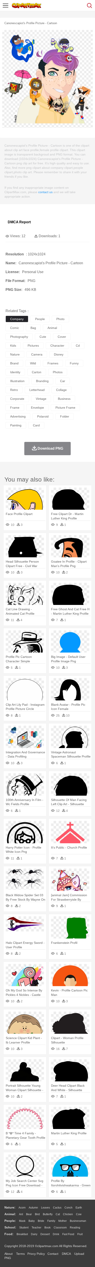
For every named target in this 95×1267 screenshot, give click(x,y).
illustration (17, 381)
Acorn (22, 1207)
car (62, 381)
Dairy (34, 1234)
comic (14, 328)
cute (43, 336)
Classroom (60, 1227)
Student (23, 1227)
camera (36, 354)
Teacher (36, 1227)
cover (62, 336)
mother (62, 1220)
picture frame (65, 407)
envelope (37, 407)
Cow (79, 1214)
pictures (33, 345)
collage (61, 390)
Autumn (33, 1207)
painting (15, 425)
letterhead (37, 390)
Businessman (78, 1220)
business (64, 398)
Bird (37, 1214)
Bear (29, 1214)
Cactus (57, 1207)
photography (19, 336)
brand (14, 363)
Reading (75, 1227)
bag (33, 328)
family (51, 1220)
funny (74, 363)
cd (78, 345)
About (8, 1253)
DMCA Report (19, 222)
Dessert (45, 1234)
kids (13, 345)
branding (42, 381)
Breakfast (22, 1234)
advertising (18, 416)
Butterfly (48, 1214)
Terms (20, 1253)
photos (58, 372)
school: (10, 1227)
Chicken (68, 1214)
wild (33, 363)
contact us (45, 192)
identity (15, 372)
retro (14, 390)
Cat (58, 1214)
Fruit (80, 1234)
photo (60, 319)
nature (15, 354)
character (57, 345)
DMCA (66, 1253)
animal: (10, 1214)
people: (10, 1220)
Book (47, 1227)
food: (8, 1234)
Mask (22, 1220)
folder (64, 416)
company (17, 319)
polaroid (43, 416)
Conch (68, 1207)
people (40, 319)
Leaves (45, 1207)
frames (53, 363)
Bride (41, 1220)
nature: (9, 1207)
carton (36, 372)
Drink (56, 1234)
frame (14, 407)
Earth (79, 1207)
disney (58, 354)
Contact (53, 1253)
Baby (31, 1220)
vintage (41, 398)
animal (52, 328)
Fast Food (68, 1234)
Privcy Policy (36, 1253)
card (36, 425)
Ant (21, 1214)
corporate (17, 398)
